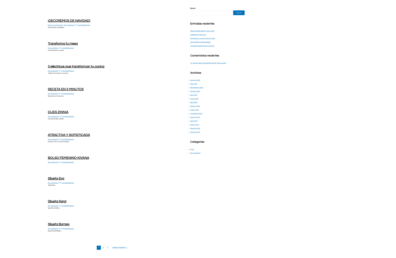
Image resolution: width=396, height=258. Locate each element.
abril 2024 (193, 121)
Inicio (192, 149)
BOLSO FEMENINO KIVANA (68, 157)
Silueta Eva (56, 178)
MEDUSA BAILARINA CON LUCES (202, 31)
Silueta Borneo (59, 224)
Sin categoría (69, 25)
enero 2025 (194, 110)
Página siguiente (120, 247)
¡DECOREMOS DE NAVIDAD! (69, 20)
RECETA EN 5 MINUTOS (66, 89)
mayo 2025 (194, 99)
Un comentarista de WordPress (202, 63)
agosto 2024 (195, 117)
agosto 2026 (195, 80)
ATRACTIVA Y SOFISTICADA (69, 135)
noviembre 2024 (196, 113)
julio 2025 (193, 95)
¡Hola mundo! (221, 63)
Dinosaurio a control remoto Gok (202, 38)
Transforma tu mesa (63, 43)
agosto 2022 (195, 132)
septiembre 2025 (196, 87)
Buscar (193, 8)
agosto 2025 (195, 91)
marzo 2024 (194, 124)
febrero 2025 (195, 106)
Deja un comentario (55, 25)
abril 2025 (193, 102)
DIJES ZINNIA (58, 112)
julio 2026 (193, 84)
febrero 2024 (195, 128)
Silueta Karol (57, 201)
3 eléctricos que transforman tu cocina (76, 66)
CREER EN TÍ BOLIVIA (198, 35)
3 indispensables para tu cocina (202, 46)
